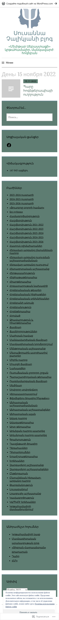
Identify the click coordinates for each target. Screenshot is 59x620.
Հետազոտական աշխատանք (29, 269)
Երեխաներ (17, 461)
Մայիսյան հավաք (21, 335)
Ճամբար (15, 327)
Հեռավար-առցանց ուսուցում (29, 264)
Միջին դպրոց (18, 360)
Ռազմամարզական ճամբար (28, 381)
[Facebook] (8, 145)
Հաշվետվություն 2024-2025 (26, 237)
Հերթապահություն (22, 273)
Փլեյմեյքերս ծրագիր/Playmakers (29, 398)
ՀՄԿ (14, 560)
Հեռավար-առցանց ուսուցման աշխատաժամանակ (30, 259)
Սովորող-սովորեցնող (24, 389)
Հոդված (15, 315)
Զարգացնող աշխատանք (27, 465)
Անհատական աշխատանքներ (30, 409)
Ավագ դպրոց (18, 418)
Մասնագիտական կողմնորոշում (31, 344)
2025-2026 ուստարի (22, 203)
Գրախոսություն (20, 439)
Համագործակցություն (24, 216)
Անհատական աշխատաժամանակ (23, 404)
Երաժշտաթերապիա (24, 456)
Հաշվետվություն (21, 220)
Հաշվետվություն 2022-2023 (26, 229)
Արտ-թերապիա (20, 426)
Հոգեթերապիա (20, 311)
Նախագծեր (17, 368)
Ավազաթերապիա (22, 422)
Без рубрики (16, 212)
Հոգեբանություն (20, 307)
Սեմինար (16, 385)
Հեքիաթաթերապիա (23, 277)
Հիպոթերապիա (20, 281)
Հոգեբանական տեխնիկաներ (29, 298)
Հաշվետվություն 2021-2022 (26, 224)
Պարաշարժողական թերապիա (30, 377)
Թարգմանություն (21, 485)
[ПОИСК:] (29, 117)
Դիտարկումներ (20, 452)
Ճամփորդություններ (23, 331)
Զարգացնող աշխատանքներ (29, 469)
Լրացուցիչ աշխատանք (25, 493)
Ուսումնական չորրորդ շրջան (29, 372)
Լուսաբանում (19, 489)
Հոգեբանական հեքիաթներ (28, 294)
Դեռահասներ (19, 448)
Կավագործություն (22, 497)
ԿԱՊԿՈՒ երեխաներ (23, 502)
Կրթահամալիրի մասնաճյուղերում (21, 508)
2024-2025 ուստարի (22, 199)
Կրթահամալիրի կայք (26, 534)
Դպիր (15, 556)
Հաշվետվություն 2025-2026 (26, 241)
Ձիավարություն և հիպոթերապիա (21, 322)
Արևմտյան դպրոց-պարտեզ (28, 435)
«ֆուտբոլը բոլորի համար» (27, 207)
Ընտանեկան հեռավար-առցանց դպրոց (25, 479)
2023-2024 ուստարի (22, 195)
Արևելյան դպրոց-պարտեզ (27, 431)
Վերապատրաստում (23, 394)
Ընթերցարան (19, 473)
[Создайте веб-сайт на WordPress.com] (29, 3)
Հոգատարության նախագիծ (29, 286)
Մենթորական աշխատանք (28, 348)
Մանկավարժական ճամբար (28, 340)
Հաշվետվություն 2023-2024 (26, 233)
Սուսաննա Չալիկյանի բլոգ (29, 35)
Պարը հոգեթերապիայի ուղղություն (38, 90)
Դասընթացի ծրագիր (23, 443)
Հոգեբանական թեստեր (25, 290)
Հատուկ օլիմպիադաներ (26, 246)
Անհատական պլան (23, 414)
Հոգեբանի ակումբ (22, 303)
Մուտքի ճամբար (21, 364)
